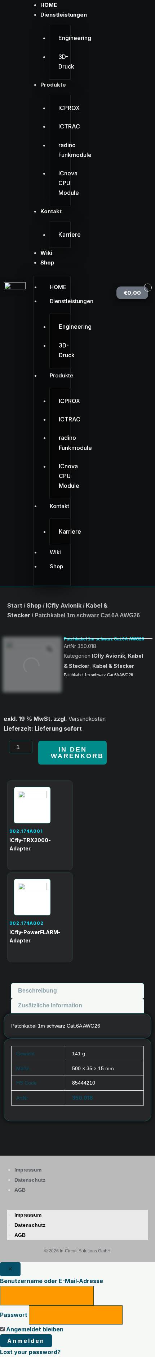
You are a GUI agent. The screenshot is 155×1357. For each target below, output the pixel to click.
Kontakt (51, 211)
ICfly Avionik (63, 605)
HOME (48, 4)
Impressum (27, 1170)
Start (14, 605)
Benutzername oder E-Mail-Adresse (51, 1280)
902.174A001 (26, 831)
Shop (47, 262)
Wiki (46, 252)
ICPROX (64, 107)
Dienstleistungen (63, 14)
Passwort (13, 1314)
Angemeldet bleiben (34, 1329)
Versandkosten (87, 718)
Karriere (64, 234)
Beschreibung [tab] (37, 991)
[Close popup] (10, 1269)
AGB (20, 1190)
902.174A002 (26, 923)
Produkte (53, 84)
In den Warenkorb (77, 753)
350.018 (82, 1098)
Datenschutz (29, 1180)
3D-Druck (64, 61)
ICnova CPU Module (64, 183)
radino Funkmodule (64, 149)
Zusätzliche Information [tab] (50, 1005)
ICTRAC (64, 126)
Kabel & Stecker (113, 666)
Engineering (64, 37)
